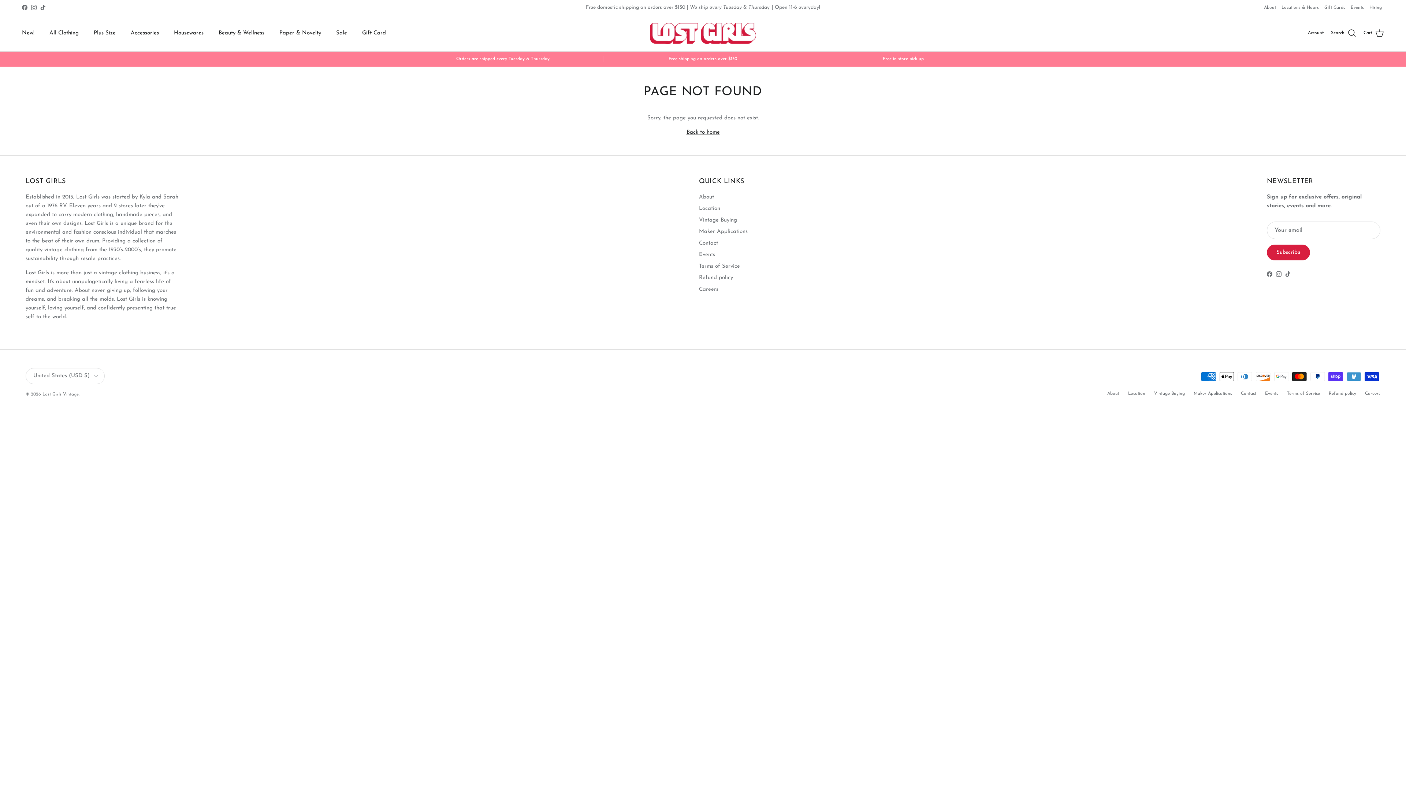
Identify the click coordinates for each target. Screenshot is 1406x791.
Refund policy (716, 278)
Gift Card (374, 33)
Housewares (189, 33)
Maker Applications (723, 231)
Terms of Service (719, 266)
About (1270, 7)
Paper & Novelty (300, 33)
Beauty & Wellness (241, 33)
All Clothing (64, 33)
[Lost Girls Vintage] (703, 33)
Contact (708, 243)
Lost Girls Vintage (60, 394)
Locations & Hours (1300, 7)
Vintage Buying (718, 220)
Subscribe (1288, 252)
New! (28, 33)
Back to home (703, 132)
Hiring (1375, 7)
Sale (341, 33)
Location (709, 208)
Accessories (145, 33)
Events (1357, 7)
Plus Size (105, 33)
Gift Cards (1334, 7)
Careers (708, 289)
